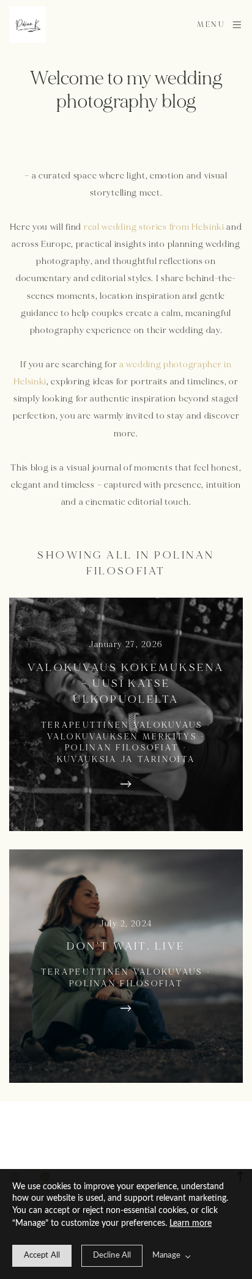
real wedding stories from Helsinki (154, 227)
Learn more (190, 1223)
